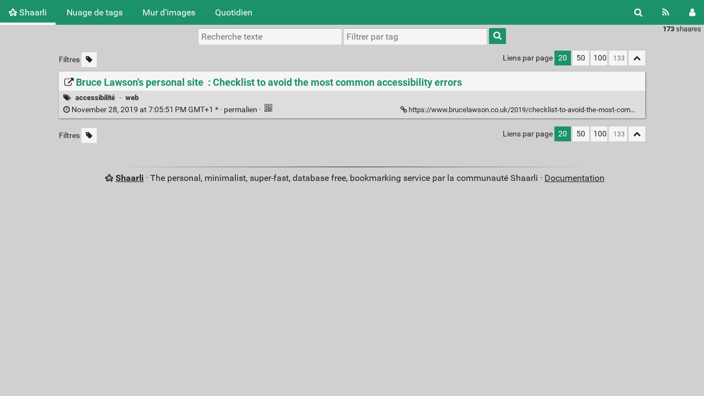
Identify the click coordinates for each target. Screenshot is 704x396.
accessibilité (95, 98)
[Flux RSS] (665, 12)
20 (562, 58)
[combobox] (415, 36)
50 (580, 58)
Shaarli (32, 12)
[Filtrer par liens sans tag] (89, 59)
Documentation (574, 178)
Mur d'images (168, 12)
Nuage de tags (95, 12)
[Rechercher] (638, 12)
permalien (164, 109)
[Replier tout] (637, 58)
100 (600, 58)
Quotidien (233, 12)
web (132, 98)
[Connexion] (692, 12)
